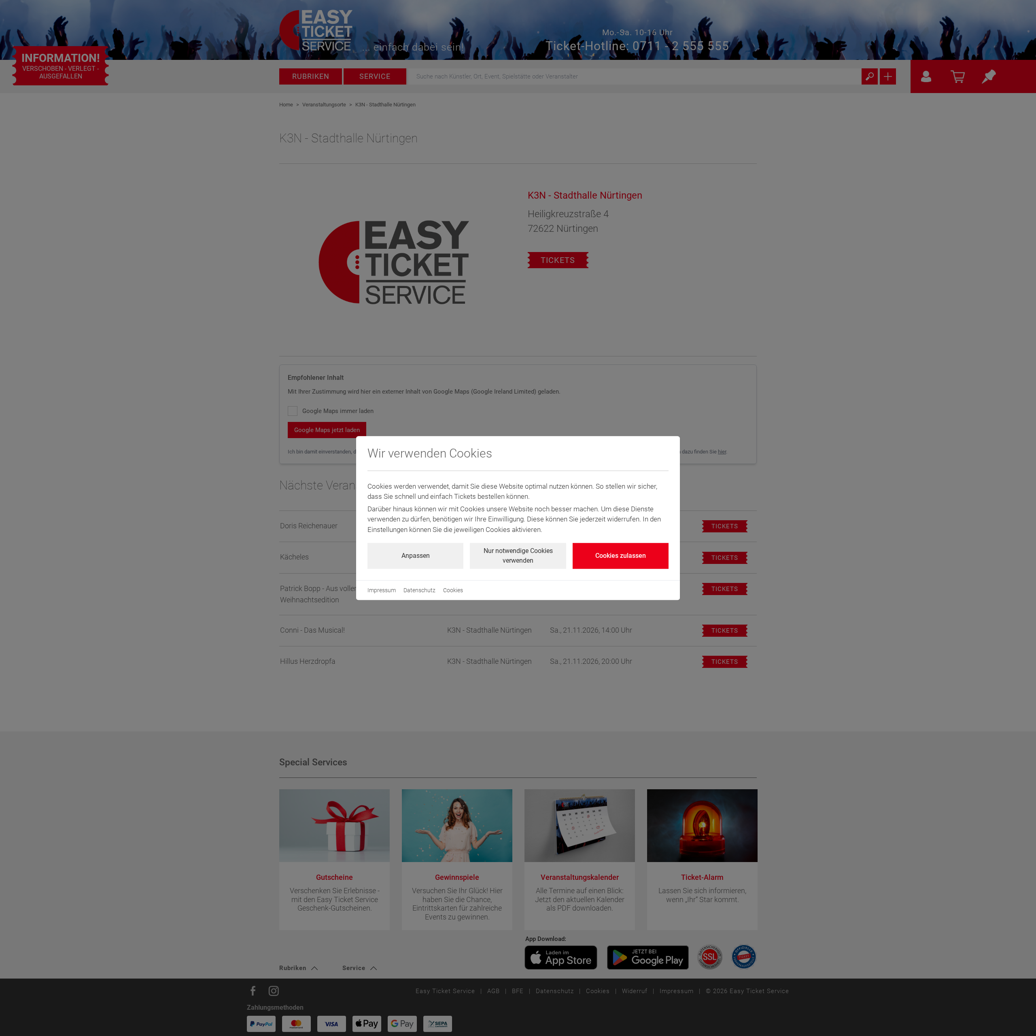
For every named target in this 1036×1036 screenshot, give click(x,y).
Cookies (453, 590)
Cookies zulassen (620, 555)
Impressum (381, 590)
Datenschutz (419, 590)
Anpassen (415, 555)
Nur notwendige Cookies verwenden (518, 555)
